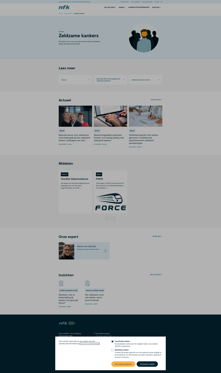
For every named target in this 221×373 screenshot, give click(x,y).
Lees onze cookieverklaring (89, 343)
